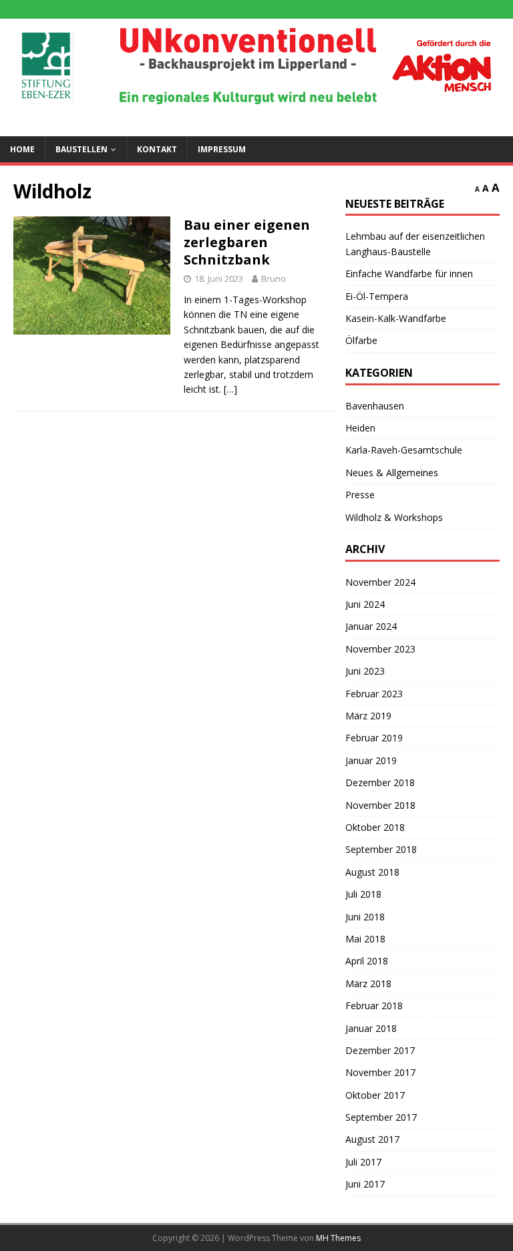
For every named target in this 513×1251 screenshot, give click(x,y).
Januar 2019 (371, 760)
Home (22, 149)
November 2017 (380, 1072)
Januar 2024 (371, 626)
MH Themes (338, 1238)
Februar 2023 (374, 693)
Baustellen (81, 149)
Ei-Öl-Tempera (376, 296)
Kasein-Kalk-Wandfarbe (395, 318)
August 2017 (372, 1139)
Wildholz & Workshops (394, 517)
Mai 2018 (365, 938)
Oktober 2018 (375, 827)
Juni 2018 (365, 916)
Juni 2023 (365, 671)
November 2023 (380, 649)
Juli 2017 (363, 1161)
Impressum (222, 149)
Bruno (273, 279)
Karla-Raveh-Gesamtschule (403, 449)
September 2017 (381, 1117)
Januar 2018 (371, 1028)
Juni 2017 (365, 1184)
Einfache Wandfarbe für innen (409, 273)
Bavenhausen (374, 405)
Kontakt (157, 149)
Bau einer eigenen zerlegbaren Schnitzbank (247, 242)
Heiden (360, 427)
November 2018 (380, 805)
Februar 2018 (374, 1005)
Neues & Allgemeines (391, 472)
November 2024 (380, 582)
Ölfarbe (361, 340)
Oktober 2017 (375, 1095)
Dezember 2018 (380, 782)
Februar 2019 (374, 737)
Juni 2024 (365, 604)
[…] (230, 389)
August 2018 (372, 872)
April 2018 (366, 960)
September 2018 (381, 849)
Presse (360, 494)
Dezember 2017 (380, 1050)
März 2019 (368, 715)
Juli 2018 (363, 894)
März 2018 (368, 983)
